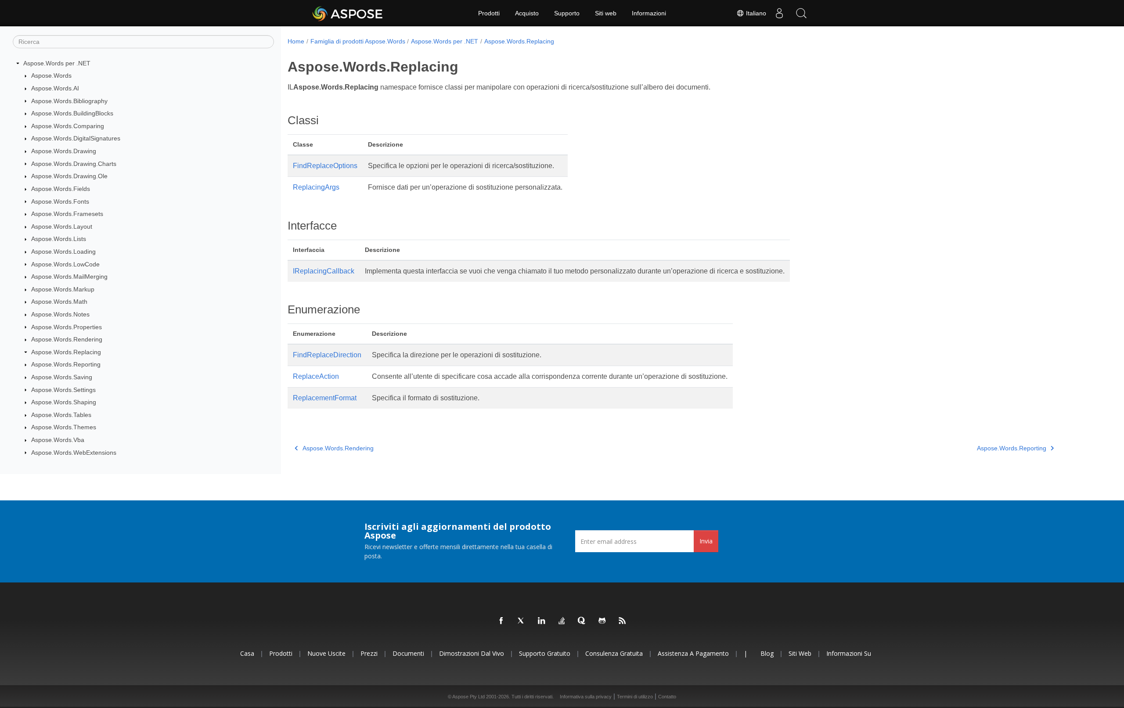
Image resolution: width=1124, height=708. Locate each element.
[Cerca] (801, 13)
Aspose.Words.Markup (62, 289)
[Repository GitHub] (602, 621)
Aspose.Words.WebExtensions (73, 452)
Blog (767, 653)
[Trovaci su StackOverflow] (562, 621)
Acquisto (527, 13)
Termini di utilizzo (635, 696)
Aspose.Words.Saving (61, 377)
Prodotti (489, 13)
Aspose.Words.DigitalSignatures (75, 138)
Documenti (408, 653)
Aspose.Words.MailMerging (69, 276)
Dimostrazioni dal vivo (471, 653)
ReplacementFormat (325, 398)
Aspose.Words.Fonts (60, 201)
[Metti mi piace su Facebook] (501, 621)
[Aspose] (348, 13)
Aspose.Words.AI (55, 88)
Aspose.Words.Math (59, 301)
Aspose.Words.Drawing (63, 151)
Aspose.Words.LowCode (65, 264)
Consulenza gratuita (614, 653)
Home (296, 41)
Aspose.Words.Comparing (67, 125)
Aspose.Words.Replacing (66, 352)
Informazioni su (848, 653)
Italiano (755, 13)
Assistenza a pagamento (693, 653)
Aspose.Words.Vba (57, 439)
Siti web (605, 13)
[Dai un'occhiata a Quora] (582, 621)
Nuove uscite (326, 653)
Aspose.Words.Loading (63, 251)
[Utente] (779, 13)
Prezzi (369, 653)
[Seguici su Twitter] (521, 621)
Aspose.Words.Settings (63, 389)
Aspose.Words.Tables (61, 414)
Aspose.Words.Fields (60, 188)
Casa (247, 653)
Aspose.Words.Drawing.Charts (73, 163)
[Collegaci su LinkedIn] (542, 621)
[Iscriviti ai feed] (622, 621)
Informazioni (649, 13)
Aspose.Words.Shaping (63, 402)
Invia (706, 541)
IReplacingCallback (323, 271)
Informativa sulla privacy (586, 696)
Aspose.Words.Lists (58, 238)
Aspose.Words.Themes (63, 427)
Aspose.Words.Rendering (66, 339)
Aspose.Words (51, 75)
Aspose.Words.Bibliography (69, 100)
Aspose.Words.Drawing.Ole (69, 176)
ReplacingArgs (316, 187)
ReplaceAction (316, 376)
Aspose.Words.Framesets (67, 213)
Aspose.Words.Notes (60, 314)
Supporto (567, 13)
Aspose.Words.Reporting (66, 364)
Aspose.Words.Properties (66, 327)
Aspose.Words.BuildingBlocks (72, 113)
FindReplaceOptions (325, 165)
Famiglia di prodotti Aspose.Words (357, 41)
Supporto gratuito (544, 653)
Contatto (667, 696)
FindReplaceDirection (327, 355)
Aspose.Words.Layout (61, 226)
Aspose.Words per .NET (56, 63)
